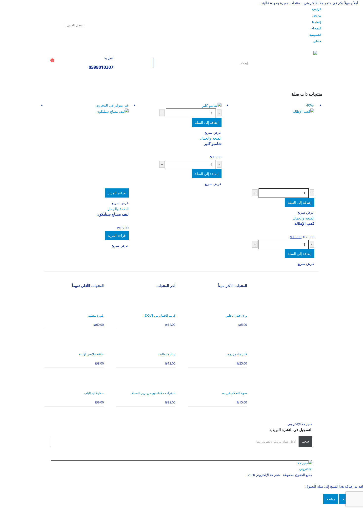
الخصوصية (315, 34)
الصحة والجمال (303, 218)
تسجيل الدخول (74, 25)
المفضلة (316, 28)
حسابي (317, 41)
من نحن (316, 15)
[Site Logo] (286, 63)
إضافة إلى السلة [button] (299, 202)
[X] (51, 25)
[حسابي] (77, 63)
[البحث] (142, 63)
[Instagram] (44, 25)
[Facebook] (58, 25)
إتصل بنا (316, 22)
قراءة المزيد (117, 193)
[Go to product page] (178, 105)
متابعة (330, 499)
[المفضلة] (66, 63)
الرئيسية (316, 9)
